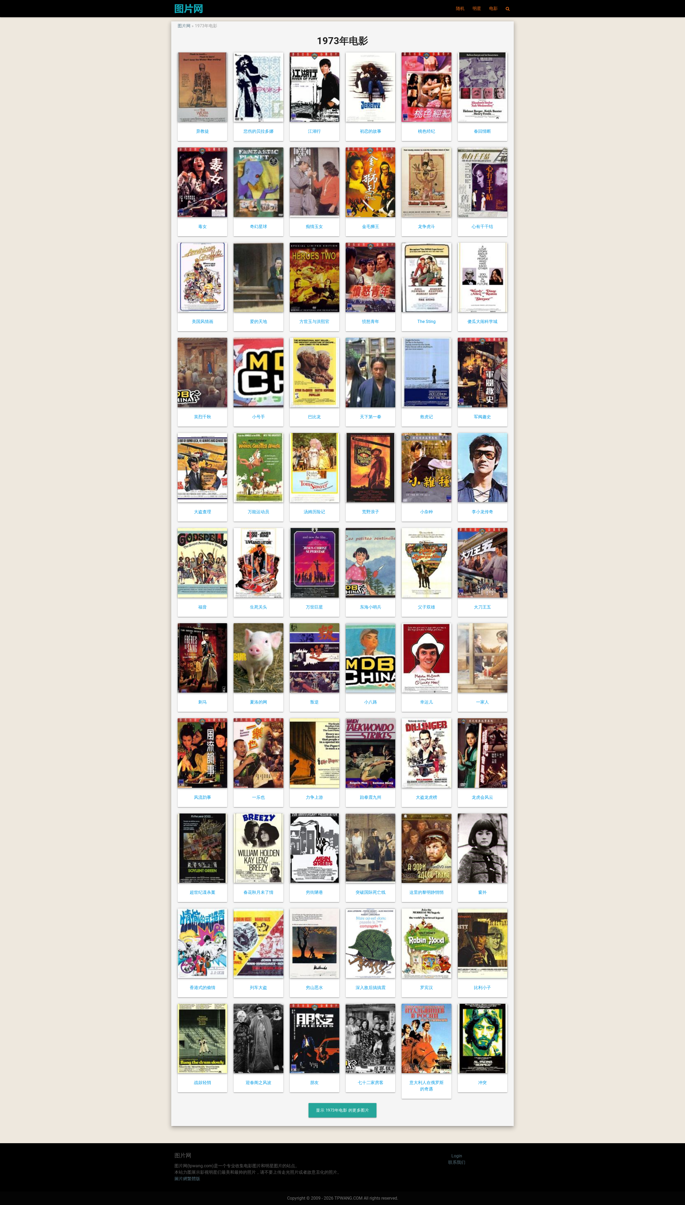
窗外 (482, 892)
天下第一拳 (370, 416)
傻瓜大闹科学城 (482, 321)
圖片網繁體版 (187, 1178)
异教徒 (202, 131)
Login (456, 1155)
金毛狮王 (370, 226)
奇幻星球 (258, 226)
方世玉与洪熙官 (314, 321)
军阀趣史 (482, 416)
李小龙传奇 (482, 511)
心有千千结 (482, 226)
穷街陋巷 (314, 892)
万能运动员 (258, 511)
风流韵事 (202, 797)
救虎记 (426, 416)
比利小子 (482, 987)
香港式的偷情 (202, 987)
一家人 (482, 702)
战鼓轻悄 (202, 1082)
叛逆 (314, 702)
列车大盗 (258, 987)
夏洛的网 (258, 702)
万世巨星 (314, 607)
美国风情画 (202, 321)
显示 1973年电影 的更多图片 (342, 1110)
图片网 (184, 25)
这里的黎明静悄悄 (426, 892)
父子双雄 (426, 607)
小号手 (258, 416)
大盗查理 (202, 511)
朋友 (314, 1082)
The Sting (426, 321)
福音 (202, 607)
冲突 (482, 1082)
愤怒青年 (370, 321)
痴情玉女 (314, 226)
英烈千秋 (202, 416)
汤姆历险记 (314, 511)
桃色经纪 (426, 131)
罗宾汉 (426, 987)
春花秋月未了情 (258, 892)
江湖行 (314, 131)
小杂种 (426, 511)
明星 (477, 8)
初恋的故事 (370, 131)
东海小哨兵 (370, 607)
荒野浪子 (370, 511)
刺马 (202, 702)
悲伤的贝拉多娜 (258, 131)
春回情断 (482, 131)
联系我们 (456, 1162)
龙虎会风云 (482, 797)
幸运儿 (426, 702)
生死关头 (258, 607)
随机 (460, 8)
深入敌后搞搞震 (371, 987)
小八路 (370, 702)
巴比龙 (314, 416)
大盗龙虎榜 (426, 797)
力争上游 (314, 797)
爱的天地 (258, 321)
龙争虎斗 (426, 226)
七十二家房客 (370, 1082)
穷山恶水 (314, 987)
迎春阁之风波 (258, 1082)
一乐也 (258, 797)
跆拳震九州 (370, 797)
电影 (493, 8)
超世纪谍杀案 (202, 892)
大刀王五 (482, 607)
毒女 (202, 226)
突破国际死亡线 (371, 892)
